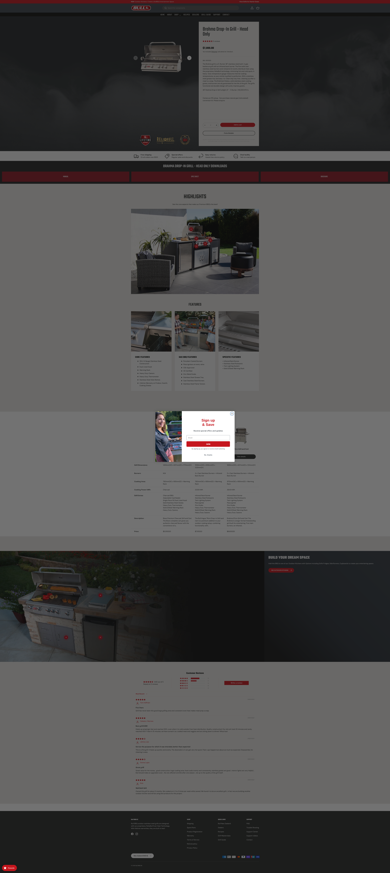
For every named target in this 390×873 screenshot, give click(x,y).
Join (208, 444)
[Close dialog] (232, 413)
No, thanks (208, 455)
